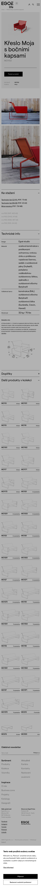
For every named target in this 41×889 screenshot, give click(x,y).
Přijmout (21, 876)
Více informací (8, 867)
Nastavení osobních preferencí (20, 882)
